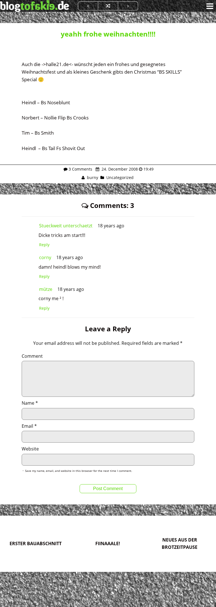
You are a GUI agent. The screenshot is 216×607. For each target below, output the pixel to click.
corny (45, 257)
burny (92, 177)
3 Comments (80, 169)
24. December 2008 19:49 (127, 169)
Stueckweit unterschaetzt (66, 226)
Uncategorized (120, 177)
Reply (44, 244)
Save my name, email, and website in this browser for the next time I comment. (78, 471)
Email (29, 426)
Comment (32, 356)
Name (30, 403)
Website (30, 449)
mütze (45, 289)
